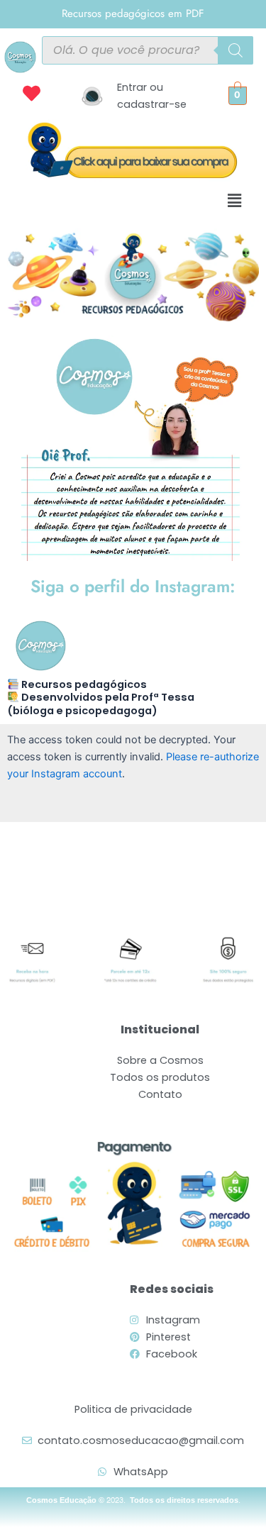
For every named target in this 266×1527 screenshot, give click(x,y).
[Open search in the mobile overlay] (148, 50)
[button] (234, 200)
